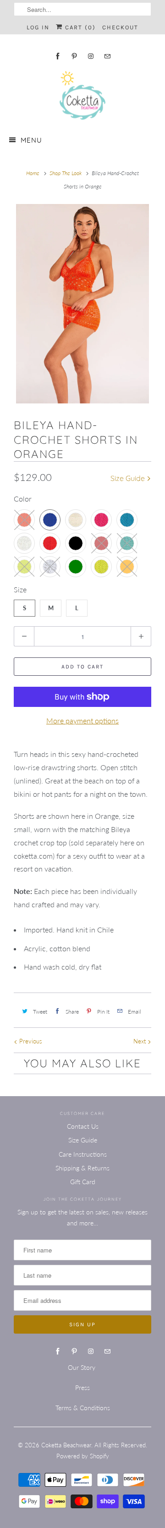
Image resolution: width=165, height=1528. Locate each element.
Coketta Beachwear (66, 1445)
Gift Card (82, 1182)
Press (82, 1387)
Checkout (120, 27)
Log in (38, 27)
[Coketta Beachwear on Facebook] (58, 56)
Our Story (81, 1367)
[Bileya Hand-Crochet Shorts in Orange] (82, 303)
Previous (29, 1041)
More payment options (82, 720)
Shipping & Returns (82, 1168)
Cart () (79, 27)
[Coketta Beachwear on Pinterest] (74, 56)
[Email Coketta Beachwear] (107, 56)
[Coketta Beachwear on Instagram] (91, 56)
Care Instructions (83, 1154)
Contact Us (83, 1126)
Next (140, 1041)
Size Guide (128, 478)
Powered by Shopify (82, 1456)
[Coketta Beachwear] (82, 95)
